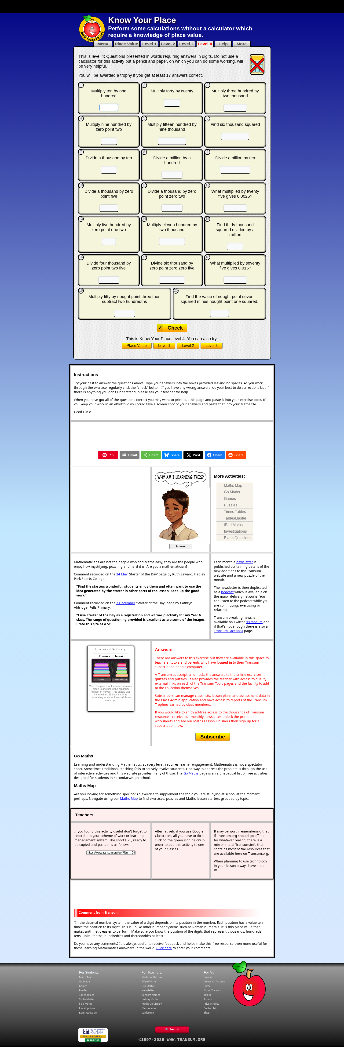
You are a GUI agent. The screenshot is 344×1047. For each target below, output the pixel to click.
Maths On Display (152, 1004)
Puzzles (230, 505)
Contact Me (210, 1008)
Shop (206, 1012)
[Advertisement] (172, 6)
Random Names (151, 995)
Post (196, 455)
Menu (103, 44)
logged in (224, 662)
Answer (181, 546)
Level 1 (149, 44)
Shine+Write (149, 981)
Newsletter (148, 990)
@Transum (254, 622)
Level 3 (186, 44)
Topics (207, 995)
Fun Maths (148, 986)
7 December (125, 603)
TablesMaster (235, 518)
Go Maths (232, 492)
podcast (227, 592)
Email (132, 455)
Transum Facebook (228, 631)
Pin (111, 455)
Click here (164, 948)
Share (153, 455)
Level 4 (205, 44)
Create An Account (214, 981)
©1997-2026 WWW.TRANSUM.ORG (172, 1039)
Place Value (126, 44)
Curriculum (148, 1012)
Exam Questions (237, 538)
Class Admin (149, 1008)
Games (230, 499)
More (241, 44)
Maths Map (233, 485)
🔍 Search (172, 1029)
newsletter (244, 562)
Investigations (235, 531)
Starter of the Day (152, 977)
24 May (122, 574)
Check (175, 328)
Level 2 (168, 44)
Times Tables (235, 512)
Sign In (208, 977)
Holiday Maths (150, 999)
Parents (208, 999)
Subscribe (212, 737)
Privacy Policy (211, 1004)
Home (207, 986)
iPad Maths (233, 525)
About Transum (212, 990)
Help (223, 44)
